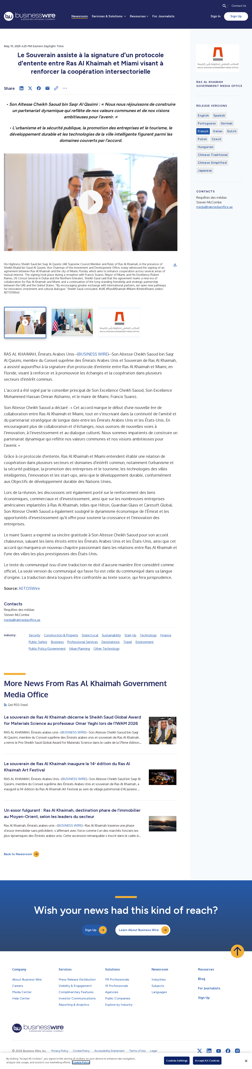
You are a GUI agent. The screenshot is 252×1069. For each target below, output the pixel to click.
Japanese (205, 170)
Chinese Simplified (212, 163)
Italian (217, 131)
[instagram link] (237, 1051)
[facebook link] (228, 1051)
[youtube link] (218, 1051)
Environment (144, 642)
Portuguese (207, 123)
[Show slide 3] (119, 322)
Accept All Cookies (207, 1060)
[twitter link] (199, 1051)
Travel (127, 642)
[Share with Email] (47, 88)
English (203, 115)
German (227, 123)
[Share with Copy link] (56, 88)
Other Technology (107, 649)
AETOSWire (29, 588)
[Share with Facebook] (39, 88)
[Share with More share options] (65, 88)
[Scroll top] (237, 951)
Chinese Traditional (213, 155)
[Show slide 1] (25, 322)
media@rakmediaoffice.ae (22, 620)
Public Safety (38, 642)
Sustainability (111, 635)
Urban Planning (79, 649)
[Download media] (175, 264)
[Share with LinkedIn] (21, 88)
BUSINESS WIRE (93, 354)
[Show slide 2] (72, 322)
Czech (216, 139)
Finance (165, 635)
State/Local (90, 635)
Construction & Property (61, 635)
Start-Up (130, 635)
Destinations (110, 642)
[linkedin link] (209, 1051)
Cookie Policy (81, 1062)
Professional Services (82, 642)
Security (34, 635)
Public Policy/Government (47, 649)
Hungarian (205, 147)
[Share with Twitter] (30, 88)
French (203, 131)
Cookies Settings (176, 1060)
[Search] (224, 6)
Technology (148, 635)
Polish (202, 139)
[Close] (246, 1061)
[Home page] (29, 16)
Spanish (219, 115)
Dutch (231, 131)
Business (57, 642)
